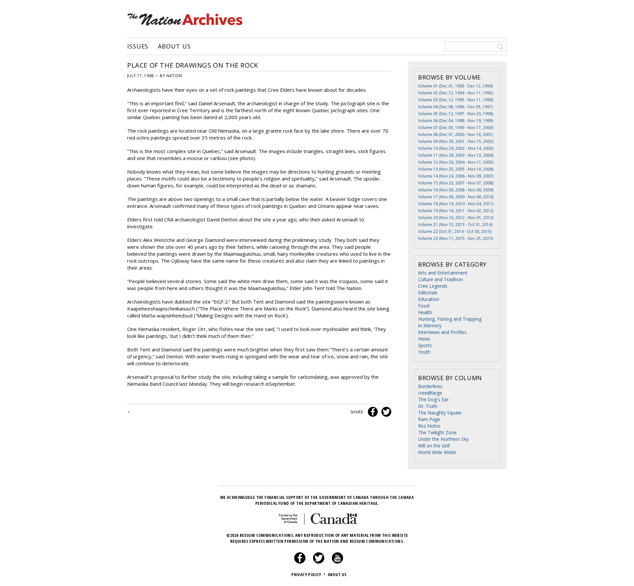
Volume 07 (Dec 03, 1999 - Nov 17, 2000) (455, 127)
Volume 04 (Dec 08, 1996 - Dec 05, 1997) (455, 107)
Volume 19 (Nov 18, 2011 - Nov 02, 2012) (455, 210)
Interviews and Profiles (442, 332)
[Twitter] (319, 562)
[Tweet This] (385, 412)
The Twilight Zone (437, 432)
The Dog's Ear (433, 399)
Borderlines (430, 386)
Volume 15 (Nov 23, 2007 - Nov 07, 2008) (455, 183)
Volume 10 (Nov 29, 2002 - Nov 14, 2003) (455, 148)
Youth (424, 352)
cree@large (430, 393)
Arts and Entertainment (443, 273)
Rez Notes (429, 426)
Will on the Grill (434, 445)
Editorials (428, 292)
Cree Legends (432, 286)
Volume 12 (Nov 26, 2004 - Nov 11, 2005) (455, 162)
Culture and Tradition (440, 279)
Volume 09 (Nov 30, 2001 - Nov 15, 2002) (455, 141)
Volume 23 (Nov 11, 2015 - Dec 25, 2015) (455, 238)
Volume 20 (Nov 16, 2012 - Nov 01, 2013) (455, 217)
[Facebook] (300, 562)
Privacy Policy (308, 574)
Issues (137, 46)
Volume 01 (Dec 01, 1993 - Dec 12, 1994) (455, 86)
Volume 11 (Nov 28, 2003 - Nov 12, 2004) (455, 155)
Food (423, 306)
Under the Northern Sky (443, 439)
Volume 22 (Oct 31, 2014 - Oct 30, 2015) (454, 231)
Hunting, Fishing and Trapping (449, 319)
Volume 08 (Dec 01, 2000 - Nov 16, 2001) (455, 134)
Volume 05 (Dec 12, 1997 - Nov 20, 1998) (455, 113)
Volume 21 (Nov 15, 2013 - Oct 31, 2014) (455, 224)
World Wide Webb (437, 452)
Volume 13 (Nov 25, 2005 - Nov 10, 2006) (455, 169)
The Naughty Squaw (439, 412)
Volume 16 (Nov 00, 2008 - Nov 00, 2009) (455, 190)
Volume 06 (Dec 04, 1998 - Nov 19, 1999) (455, 120)
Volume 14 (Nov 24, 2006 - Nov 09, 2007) (455, 176)
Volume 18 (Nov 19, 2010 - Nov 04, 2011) (455, 204)
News (424, 339)
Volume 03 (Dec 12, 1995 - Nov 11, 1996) (455, 100)
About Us (174, 46)
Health (425, 312)
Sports (425, 345)
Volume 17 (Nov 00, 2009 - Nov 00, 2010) (455, 197)
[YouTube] (337, 562)
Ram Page (429, 419)
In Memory (429, 325)
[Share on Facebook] (372, 412)
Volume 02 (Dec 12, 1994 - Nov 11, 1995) (455, 93)
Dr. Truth (427, 406)
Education (428, 299)
